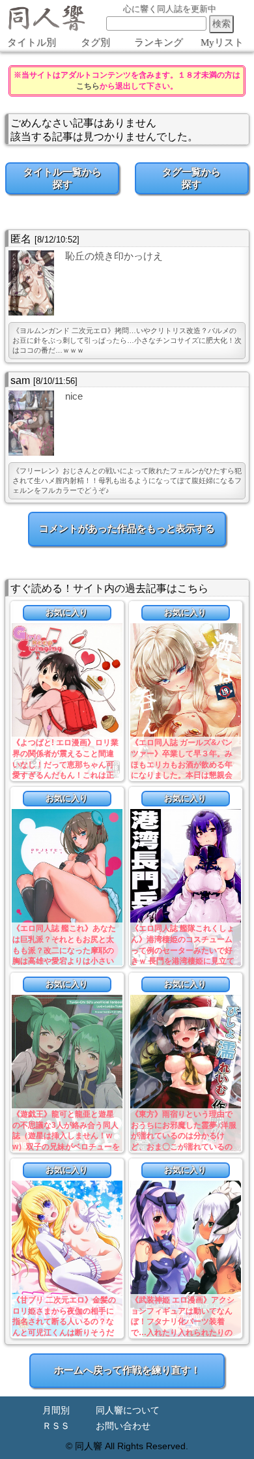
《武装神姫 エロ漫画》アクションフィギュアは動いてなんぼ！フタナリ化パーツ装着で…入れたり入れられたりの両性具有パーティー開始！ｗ (182, 1321)
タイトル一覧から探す (62, 178)
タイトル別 (31, 42)
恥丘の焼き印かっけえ (114, 255)
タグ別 (95, 42)
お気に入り (67, 612)
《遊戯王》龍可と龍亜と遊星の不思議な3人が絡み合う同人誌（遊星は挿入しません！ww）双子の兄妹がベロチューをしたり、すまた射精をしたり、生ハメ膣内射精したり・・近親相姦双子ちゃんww (66, 1147)
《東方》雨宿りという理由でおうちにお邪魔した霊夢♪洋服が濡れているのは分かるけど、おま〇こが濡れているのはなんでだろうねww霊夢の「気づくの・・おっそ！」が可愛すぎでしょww (183, 1147)
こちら (88, 86)
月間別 (56, 1410)
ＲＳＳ (56, 1426)
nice (74, 396)
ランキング (158, 42)
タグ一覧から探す (191, 178)
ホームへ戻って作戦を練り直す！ (127, 1370)
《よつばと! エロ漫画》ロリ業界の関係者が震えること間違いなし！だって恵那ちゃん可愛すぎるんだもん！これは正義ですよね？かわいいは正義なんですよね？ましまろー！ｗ (65, 775)
